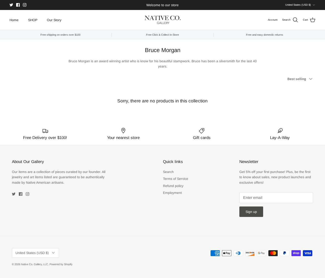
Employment (172, 193)
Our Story (54, 20)
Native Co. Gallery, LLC (34, 264)
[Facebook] (18, 5)
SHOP (32, 20)
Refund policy (173, 186)
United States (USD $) (298, 4)
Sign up (251, 212)
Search (168, 172)
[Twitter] (11, 5)
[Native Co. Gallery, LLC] (162, 20)
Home (14, 20)
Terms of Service (175, 179)
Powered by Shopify (61, 264)
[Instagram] (24, 5)
